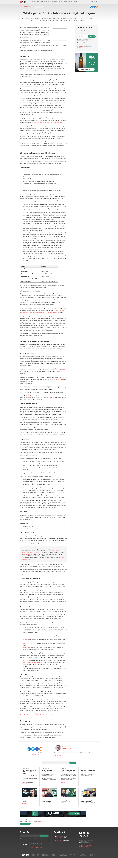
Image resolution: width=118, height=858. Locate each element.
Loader (80, 842)
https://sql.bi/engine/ (38, 6)
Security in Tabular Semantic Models (47, 771)
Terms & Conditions (84, 846)
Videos (60, 1)
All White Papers (26, 6)
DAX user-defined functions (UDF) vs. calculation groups (29, 772)
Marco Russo (67, 748)
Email (97, 7)
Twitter (93, 7)
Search (72, 763)
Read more (24, 783)
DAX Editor (25, 643)
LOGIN (95, 1)
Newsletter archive (36, 847)
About (75, 1)
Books (65, 1)
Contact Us (82, 848)
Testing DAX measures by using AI (29, 800)
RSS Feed (88, 836)
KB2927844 (26, 554)
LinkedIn (91, 7)
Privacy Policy (80, 46)
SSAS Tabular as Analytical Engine (86, 27)
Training (36, 1)
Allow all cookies (25, 823)
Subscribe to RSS (35, 754)
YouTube (81, 832)
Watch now (24, 803)
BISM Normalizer (60, 379)
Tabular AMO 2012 (60, 369)
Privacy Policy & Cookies (85, 845)
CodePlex (41, 399)
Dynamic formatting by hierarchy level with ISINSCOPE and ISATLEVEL (88, 801)
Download (92, 36)
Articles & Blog (52, 1)
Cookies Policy (40, 821)
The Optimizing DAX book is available (88, 771)
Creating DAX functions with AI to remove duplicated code (48, 801)
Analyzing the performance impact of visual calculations (68, 801)
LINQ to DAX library (31, 396)
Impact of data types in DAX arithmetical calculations (68, 771)
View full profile (58, 755)
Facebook (95, 7)
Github (85, 836)
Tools (70, 1)
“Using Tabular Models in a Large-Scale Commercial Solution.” (49, 122)
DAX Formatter (26, 647)
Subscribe (44, 836)
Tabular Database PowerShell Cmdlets (32, 662)
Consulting (43, 1)
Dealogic (50, 397)
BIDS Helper (26, 627)
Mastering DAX (59, 835)
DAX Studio (25, 639)
